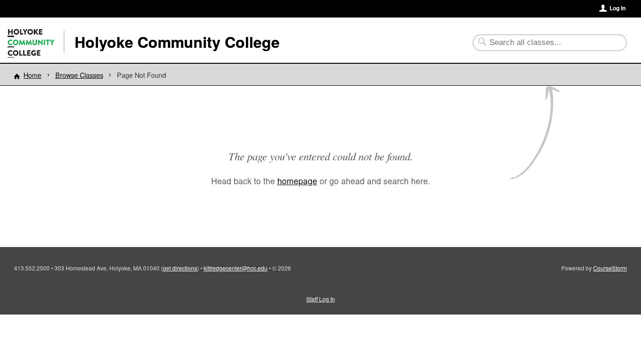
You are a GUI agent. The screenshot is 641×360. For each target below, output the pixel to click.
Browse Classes (79, 75)
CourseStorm (610, 268)
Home (32, 75)
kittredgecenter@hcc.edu (235, 268)
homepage (297, 181)
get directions (180, 268)
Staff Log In (320, 299)
